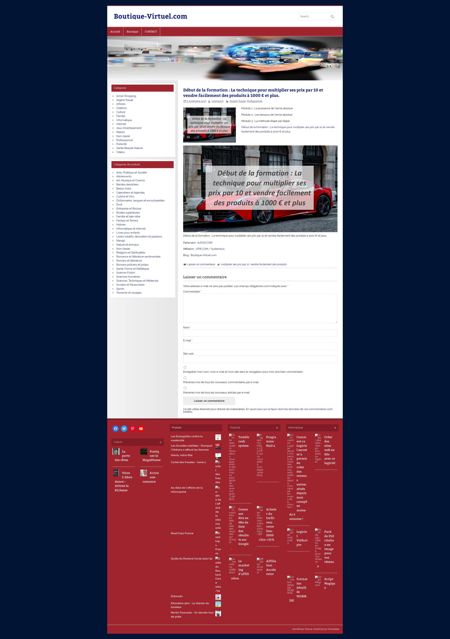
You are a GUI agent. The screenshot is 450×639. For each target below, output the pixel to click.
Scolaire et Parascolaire (130, 284)
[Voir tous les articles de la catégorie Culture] (160, 442)
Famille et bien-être (128, 216)
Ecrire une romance (151, 477)
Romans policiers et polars (132, 264)
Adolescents (123, 176)
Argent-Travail (238, 101)
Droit (119, 204)
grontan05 (218, 101)
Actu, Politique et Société (131, 172)
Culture (120, 112)
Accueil (115, 31)
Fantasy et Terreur (127, 220)
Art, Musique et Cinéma (130, 180)
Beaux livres (123, 188)
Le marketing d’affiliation (240, 569)
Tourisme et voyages (129, 292)
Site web (188, 353)
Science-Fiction (125, 272)
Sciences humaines (128, 276)
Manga (120, 240)
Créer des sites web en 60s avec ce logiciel (329, 450)
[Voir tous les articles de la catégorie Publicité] (276, 428)
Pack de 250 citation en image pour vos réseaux (325, 548)
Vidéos (120, 152)
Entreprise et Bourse (128, 208)
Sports (120, 288)
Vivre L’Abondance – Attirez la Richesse (123, 481)
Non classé (123, 136)
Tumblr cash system (243, 441)
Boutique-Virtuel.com (150, 15)
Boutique (132, 31)
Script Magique (329, 583)
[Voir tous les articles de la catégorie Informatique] (334, 428)
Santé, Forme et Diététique (132, 268)
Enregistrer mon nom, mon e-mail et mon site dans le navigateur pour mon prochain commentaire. (243, 372)
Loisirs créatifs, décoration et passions (139, 236)
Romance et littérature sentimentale (138, 256)
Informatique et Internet (131, 228)
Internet (121, 124)
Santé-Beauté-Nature (129, 148)
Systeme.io (217, 248)
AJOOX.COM (204, 242)
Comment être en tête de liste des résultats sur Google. (240, 528)
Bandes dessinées (127, 184)
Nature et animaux (127, 244)
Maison (120, 132)
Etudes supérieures (128, 212)
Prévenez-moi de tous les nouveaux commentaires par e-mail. (221, 382)
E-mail (187, 340)
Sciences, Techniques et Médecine (137, 280)
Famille (120, 116)
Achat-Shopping (126, 96)
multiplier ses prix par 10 (235, 264)
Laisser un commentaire (201, 264)
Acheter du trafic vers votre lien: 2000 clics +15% (267, 524)
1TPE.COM (202, 248)
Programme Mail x (271, 441)
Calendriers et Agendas (130, 192)
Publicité (121, 144)
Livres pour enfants (128, 232)
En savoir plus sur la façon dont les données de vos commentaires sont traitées (257, 410)
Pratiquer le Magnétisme (151, 455)
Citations (121, 108)
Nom (187, 327)
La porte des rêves (122, 455)
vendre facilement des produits (269, 264)
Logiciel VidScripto (302, 537)
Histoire (121, 224)
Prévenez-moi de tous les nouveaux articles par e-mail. (216, 392)
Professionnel (254, 101)
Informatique (124, 120)
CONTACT (151, 31)
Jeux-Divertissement (129, 128)
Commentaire (192, 291)
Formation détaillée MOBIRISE (298, 589)
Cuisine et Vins (125, 196)
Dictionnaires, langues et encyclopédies (140, 200)
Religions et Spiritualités (130, 252)
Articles (120, 104)
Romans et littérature (129, 260)
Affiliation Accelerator (271, 567)
